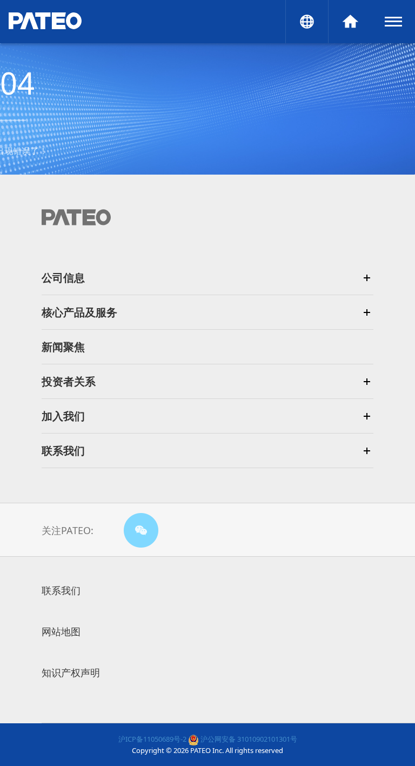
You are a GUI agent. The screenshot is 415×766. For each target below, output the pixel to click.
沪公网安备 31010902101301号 (248, 739)
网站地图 (61, 631)
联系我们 (61, 590)
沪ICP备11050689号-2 (152, 739)
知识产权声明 (71, 672)
